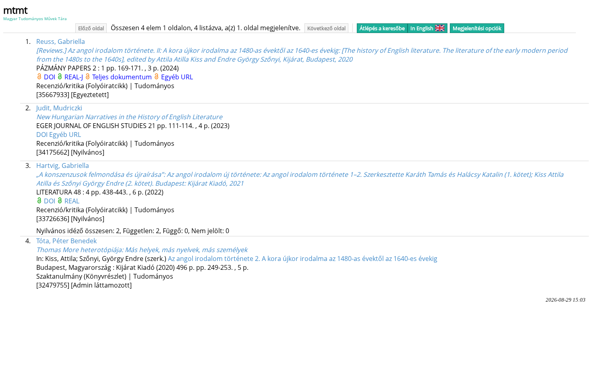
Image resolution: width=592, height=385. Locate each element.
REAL (71, 201)
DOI (50, 76)
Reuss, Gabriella (60, 41)
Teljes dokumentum (122, 76)
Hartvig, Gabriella (62, 165)
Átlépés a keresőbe (382, 28)
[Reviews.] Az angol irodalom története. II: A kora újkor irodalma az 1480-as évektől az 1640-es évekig (301, 55)
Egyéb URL (177, 76)
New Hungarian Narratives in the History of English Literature (129, 116)
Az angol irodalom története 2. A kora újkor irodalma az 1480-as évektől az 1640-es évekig (302, 258)
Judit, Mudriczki (59, 107)
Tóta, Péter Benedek (66, 240)
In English (421, 28)
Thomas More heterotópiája (141, 249)
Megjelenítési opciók (477, 28)
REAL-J (74, 76)
